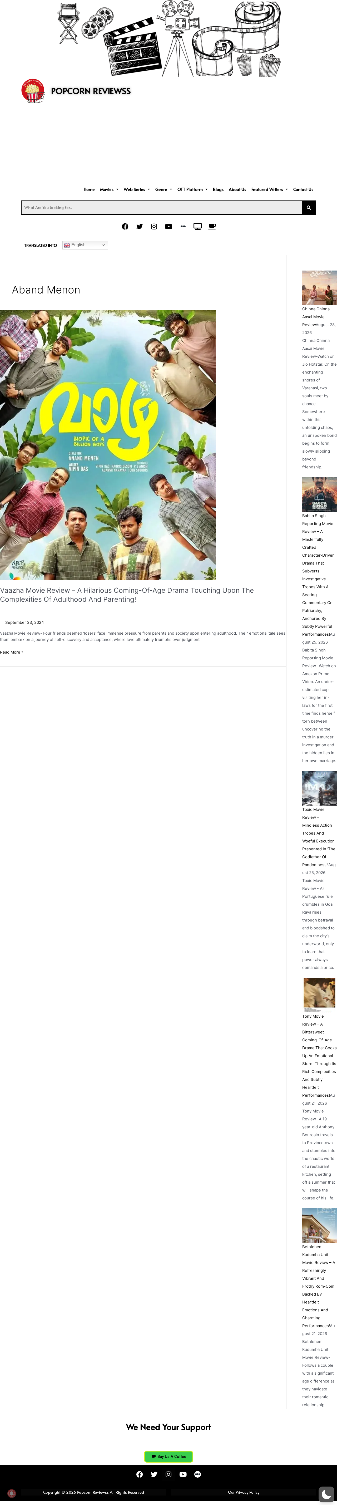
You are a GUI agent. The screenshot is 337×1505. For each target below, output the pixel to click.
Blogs (218, 189)
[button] (109, 189)
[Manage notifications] (11, 1493)
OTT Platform (190, 189)
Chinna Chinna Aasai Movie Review (316, 316)
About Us (237, 189)
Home (89, 189)
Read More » (11, 652)
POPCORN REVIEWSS (91, 90)
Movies (106, 189)
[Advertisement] (168, 145)
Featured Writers (267, 189)
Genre (161, 189)
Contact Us (303, 189)
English (78, 245)
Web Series (134, 189)
